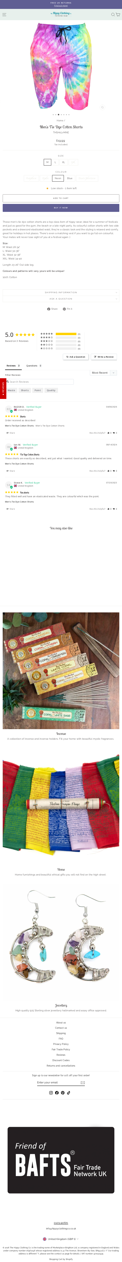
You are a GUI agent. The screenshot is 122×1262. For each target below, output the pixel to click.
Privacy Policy (61, 1044)
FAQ (61, 1038)
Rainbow (31, 178)
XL (63, 162)
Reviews (61, 1055)
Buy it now (61, 208)
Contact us (61, 1028)
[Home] (61, 806)
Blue (70, 178)
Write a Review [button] (106, 356)
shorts (25, 390)
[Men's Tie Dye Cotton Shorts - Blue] (29, 594)
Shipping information (61, 292)
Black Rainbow (87, 178)
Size (61, 156)
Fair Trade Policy (61, 1049)
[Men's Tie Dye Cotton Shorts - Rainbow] (18, 594)
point (38, 390)
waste (11, 390)
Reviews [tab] (11, 365)
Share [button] (12, 433)
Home (60, 120)
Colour (61, 172)
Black (45, 178)
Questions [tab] (31, 365)
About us (61, 1022)
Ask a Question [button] (77, 356)
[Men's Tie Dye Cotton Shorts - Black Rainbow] (32, 594)
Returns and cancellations (61, 1065)
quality (51, 390)
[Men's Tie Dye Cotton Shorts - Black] (21, 594)
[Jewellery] (61, 942)
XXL (73, 162)
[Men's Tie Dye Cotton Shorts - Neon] (25, 594)
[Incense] (61, 670)
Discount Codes (61, 1060)
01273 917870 (61, 1222)
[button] (110, 433)
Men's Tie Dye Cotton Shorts (19, 425)
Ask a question (61, 299)
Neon (58, 178)
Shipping (61, 1033)
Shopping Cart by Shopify (61, 1259)
